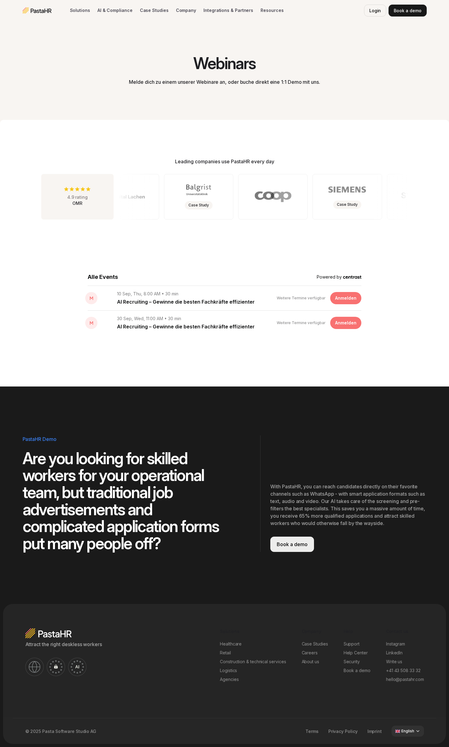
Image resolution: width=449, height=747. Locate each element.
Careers (310, 652)
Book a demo (407, 10)
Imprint (374, 731)
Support (352, 643)
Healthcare (231, 643)
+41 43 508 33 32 (403, 670)
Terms (312, 731)
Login (375, 10)
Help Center (356, 652)
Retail (225, 652)
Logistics (228, 670)
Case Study (225, 205)
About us (310, 661)
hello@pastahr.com (405, 679)
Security (352, 661)
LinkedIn (394, 652)
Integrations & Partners (228, 10)
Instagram (395, 643)
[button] (80, 10)
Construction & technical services (253, 661)
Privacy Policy (343, 731)
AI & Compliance (115, 10)
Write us (394, 661)
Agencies (229, 679)
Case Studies (154, 10)
